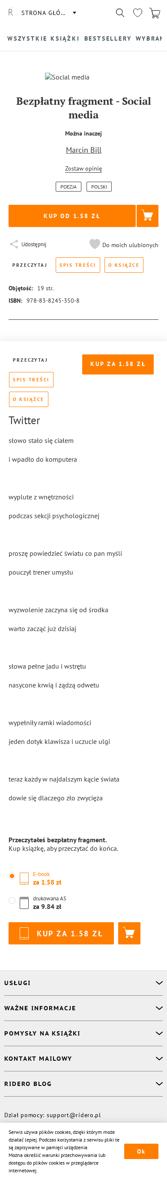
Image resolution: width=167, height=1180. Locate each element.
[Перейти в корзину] (154, 12)
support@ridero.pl (74, 1115)
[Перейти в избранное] (137, 12)
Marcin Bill (83, 150)
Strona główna (48, 13)
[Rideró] (10, 13)
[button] (122, 245)
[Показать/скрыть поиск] (120, 13)
